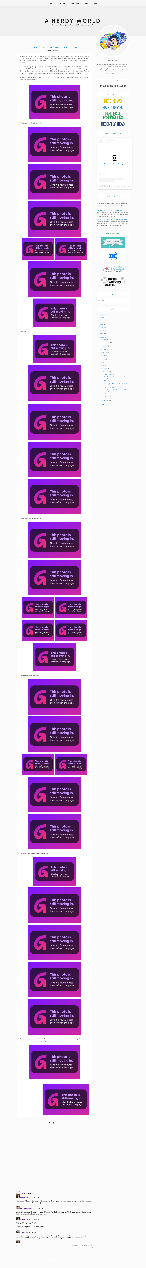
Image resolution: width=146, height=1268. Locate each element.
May (104, 362)
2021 (101, 317)
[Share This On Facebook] (45, 1123)
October (105, 346)
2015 (101, 337)
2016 (101, 334)
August (105, 352)
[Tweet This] (49, 1123)
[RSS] (121, 87)
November (106, 343)
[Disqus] (54, 1161)
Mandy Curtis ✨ (104, 186)
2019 (101, 324)
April (104, 365)
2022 (102, 314)
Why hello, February (110, 394)
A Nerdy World (73, 21)
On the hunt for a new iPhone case (110, 210)
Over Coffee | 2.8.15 (109, 387)
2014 (101, 404)
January (105, 400)
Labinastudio (65, 1259)
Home (51, 3)
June (104, 359)
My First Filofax (103, 201)
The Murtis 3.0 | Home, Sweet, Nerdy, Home (112, 219)
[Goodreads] (114, 87)
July (104, 355)
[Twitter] (101, 87)
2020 (102, 321)
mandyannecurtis (118, 186)
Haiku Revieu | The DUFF (111, 374)
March (105, 368)
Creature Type (95, 1259)
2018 (101, 327)
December (106, 339)
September (106, 349)
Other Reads (91, 3)
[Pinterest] (108, 87)
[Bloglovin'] (118, 87)
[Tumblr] (111, 87)
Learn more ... (117, 73)
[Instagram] (104, 87)
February (105, 372)
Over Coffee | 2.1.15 (109, 396)
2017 (101, 330)
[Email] (125, 87)
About (62, 3)
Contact (75, 3)
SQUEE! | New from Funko (111, 381)
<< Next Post (20, 1245)
